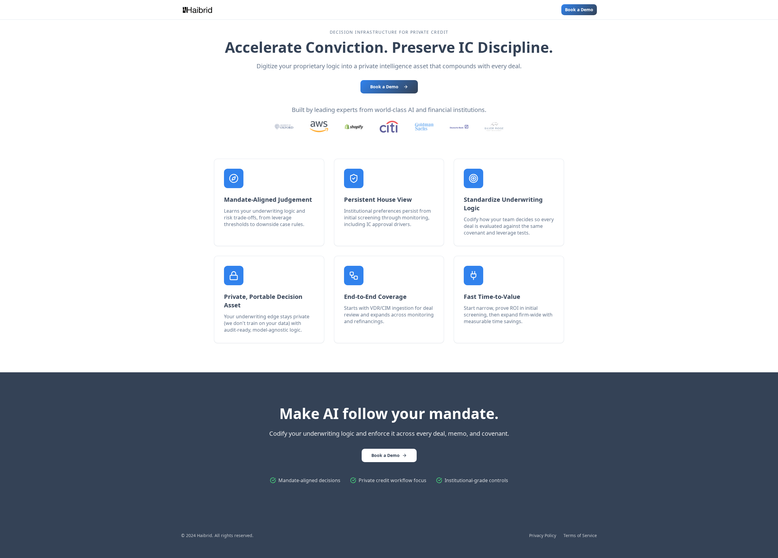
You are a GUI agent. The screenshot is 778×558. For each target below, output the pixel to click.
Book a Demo (579, 9)
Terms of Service (580, 535)
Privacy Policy (542, 535)
